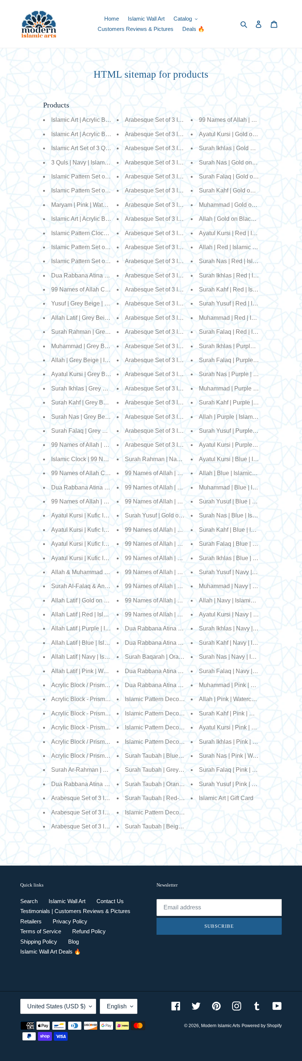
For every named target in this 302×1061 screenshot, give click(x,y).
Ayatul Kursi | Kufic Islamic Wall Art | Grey (105, 544)
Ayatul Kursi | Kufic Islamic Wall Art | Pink (104, 515)
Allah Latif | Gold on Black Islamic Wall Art (105, 600)
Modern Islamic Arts (220, 1025)
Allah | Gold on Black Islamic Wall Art (247, 219)
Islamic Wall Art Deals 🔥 (50, 951)
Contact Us (110, 901)
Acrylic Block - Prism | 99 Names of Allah (104, 699)
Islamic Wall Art (67, 901)
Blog (73, 941)
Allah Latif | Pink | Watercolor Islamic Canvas (109, 671)
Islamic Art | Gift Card (226, 798)
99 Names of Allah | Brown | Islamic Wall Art (181, 501)
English (117, 1006)
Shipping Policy (38, 941)
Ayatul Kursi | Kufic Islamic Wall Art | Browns (108, 558)
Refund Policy (89, 931)
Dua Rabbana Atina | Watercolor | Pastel (103, 487)
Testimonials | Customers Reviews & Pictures (75, 911)
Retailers (31, 921)
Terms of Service (40, 931)
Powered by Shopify (262, 1025)
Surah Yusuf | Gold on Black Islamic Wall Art (182, 515)
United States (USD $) (56, 1006)
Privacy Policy (70, 921)
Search (29, 901)
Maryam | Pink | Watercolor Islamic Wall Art (106, 205)
